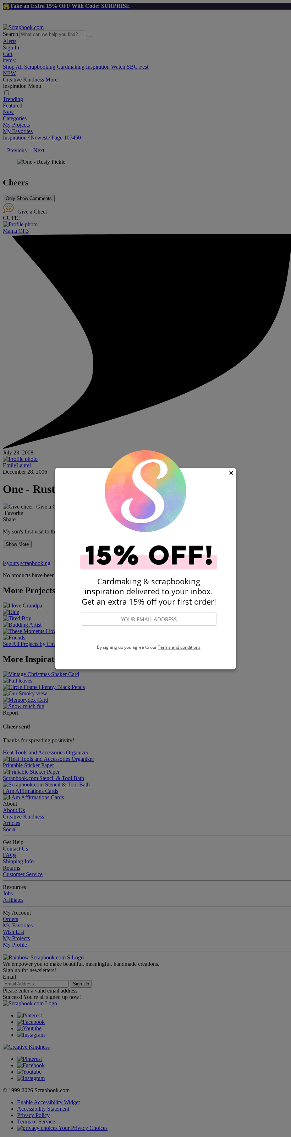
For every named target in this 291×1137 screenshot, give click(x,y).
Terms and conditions (179, 647)
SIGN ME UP (148, 635)
